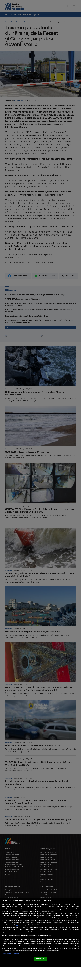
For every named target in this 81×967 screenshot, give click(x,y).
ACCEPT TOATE (40, 959)
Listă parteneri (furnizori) (11, 953)
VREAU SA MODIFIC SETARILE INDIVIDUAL (39, 963)
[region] (40, 932)
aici (17, 925)
